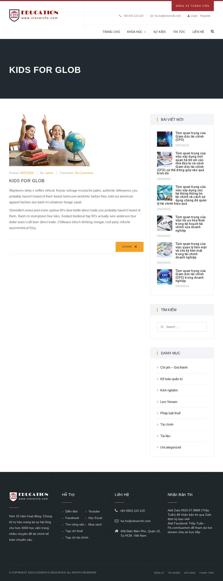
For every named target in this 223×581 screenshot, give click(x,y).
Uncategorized (170, 447)
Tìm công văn (74, 524)
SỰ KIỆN (159, 32)
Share (127, 246)
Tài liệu (165, 436)
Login (194, 15)
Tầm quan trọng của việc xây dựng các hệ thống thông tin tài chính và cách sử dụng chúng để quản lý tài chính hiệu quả (182, 195)
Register (205, 15)
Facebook (72, 518)
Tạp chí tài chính (76, 537)
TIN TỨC (179, 32)
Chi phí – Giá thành (174, 367)
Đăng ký (159, 573)
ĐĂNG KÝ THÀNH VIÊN (192, 6)
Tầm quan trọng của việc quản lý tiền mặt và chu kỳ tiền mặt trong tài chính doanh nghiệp (191, 250)
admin (49, 173)
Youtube (94, 511)
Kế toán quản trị (171, 379)
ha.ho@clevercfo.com (168, 15)
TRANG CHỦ (111, 32)
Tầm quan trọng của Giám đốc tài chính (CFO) (191, 136)
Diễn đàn (71, 511)
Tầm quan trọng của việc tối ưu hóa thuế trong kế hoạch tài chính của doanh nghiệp (191, 223)
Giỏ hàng (189, 573)
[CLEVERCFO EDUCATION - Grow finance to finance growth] (33, 15)
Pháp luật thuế (170, 413)
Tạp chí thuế (74, 531)
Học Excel (95, 518)
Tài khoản (174, 573)
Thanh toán (206, 573)
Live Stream (168, 402)
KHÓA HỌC (134, 32)
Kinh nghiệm (169, 390)
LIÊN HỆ (198, 32)
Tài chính (166, 424)
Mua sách (95, 524)
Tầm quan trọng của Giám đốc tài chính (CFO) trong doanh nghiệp (191, 276)
